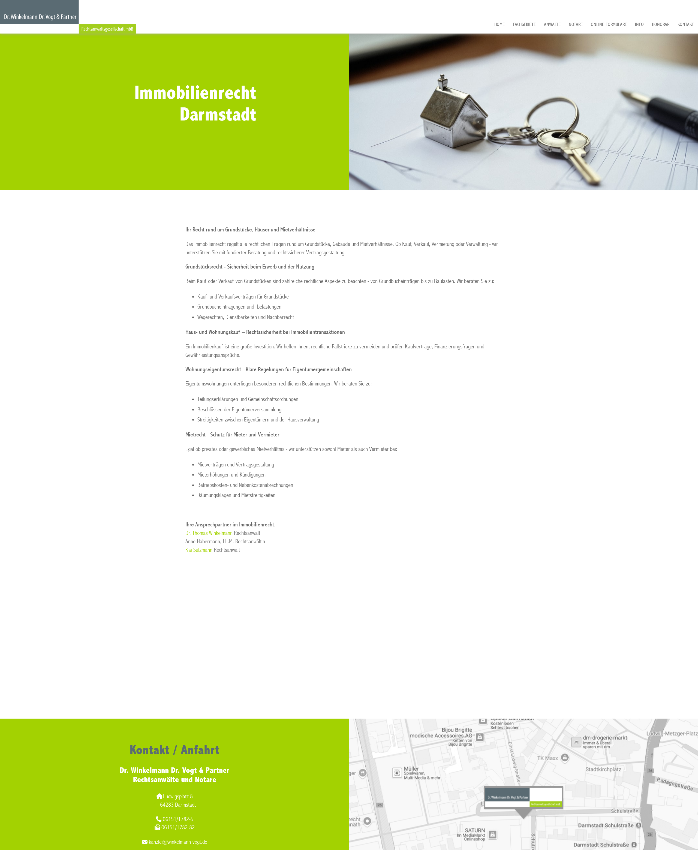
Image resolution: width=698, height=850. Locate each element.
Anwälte (552, 24)
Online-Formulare (609, 24)
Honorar (660, 24)
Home (499, 24)
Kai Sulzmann (198, 550)
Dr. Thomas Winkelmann (209, 533)
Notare (576, 24)
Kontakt (686, 24)
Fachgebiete (524, 24)
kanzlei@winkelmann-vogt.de (178, 842)
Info (639, 24)
